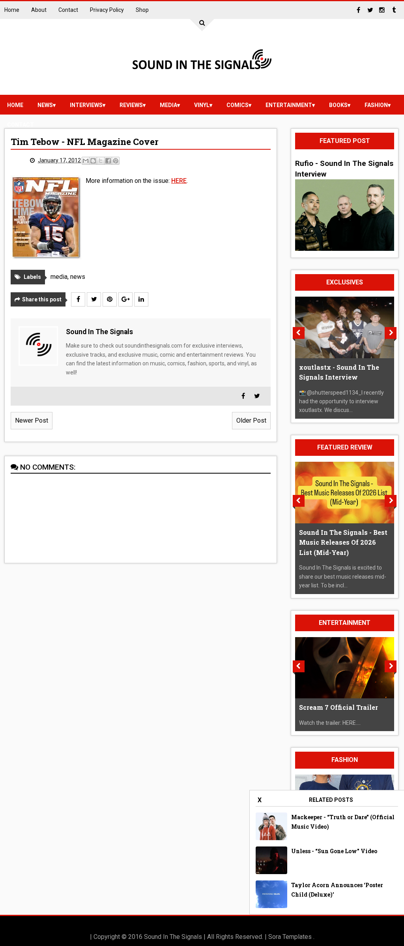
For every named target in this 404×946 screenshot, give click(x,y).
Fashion (376, 105)
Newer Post (31, 420)
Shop (142, 10)
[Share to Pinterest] (116, 161)
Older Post (251, 420)
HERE (179, 180)
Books (338, 105)
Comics (237, 105)
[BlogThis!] (93, 161)
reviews (131, 105)
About (39, 10)
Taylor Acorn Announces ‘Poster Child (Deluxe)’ (337, 889)
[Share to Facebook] (108, 161)
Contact (68, 10)
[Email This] (86, 161)
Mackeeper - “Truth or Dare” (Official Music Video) (343, 821)
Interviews (86, 105)
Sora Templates (290, 936)
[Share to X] (101, 161)
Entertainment (289, 105)
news (45, 105)
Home (11, 10)
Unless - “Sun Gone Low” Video (334, 851)
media (168, 105)
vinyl (201, 105)
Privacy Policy (107, 10)
